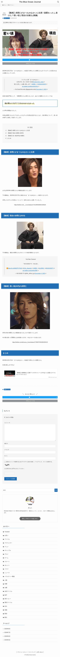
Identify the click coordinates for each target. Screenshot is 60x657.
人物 (6, 580)
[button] (30, 60)
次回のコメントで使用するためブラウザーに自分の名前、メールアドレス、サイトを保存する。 (29, 461)
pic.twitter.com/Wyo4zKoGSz (30, 86)
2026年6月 (7, 636)
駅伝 (6, 617)
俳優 (6, 583)
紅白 (6, 606)
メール (6, 449)
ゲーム (6, 557)
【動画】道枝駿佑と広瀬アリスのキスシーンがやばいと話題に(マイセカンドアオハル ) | (35, 373)
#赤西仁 (34, 84)
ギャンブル (8, 550)
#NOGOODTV (50, 268)
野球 (6, 613)
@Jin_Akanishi (27, 268)
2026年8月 (7, 628)
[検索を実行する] (56, 490)
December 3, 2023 (41, 89)
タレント (7, 565)
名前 (6, 443)
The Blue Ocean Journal (30, 2)
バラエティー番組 (10, 576)
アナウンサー (8, 543)
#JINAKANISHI (42, 84)
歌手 (6, 595)
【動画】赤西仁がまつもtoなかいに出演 (18, 130)
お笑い (6, 535)
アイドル (7, 539)
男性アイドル (6, 18)
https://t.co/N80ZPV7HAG (15, 268)
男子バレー (8, 598)
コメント (7, 422)
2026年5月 (7, 640)
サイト (6, 455)
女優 (6, 587)
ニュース (7, 572)
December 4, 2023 (40, 273)
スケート (7, 561)
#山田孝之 (42, 268)
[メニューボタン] (2, 2)
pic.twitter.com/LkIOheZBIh (30, 270)
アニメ (6, 546)
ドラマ (6, 569)
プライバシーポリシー (22, 652)
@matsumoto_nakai (38, 82)
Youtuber (7, 531)
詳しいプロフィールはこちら (30, 518)
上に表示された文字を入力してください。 (14, 468)
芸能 (6, 610)
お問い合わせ (40, 652)
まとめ (9, 138)
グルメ (6, 554)
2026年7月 (7, 632)
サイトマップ (32, 652)
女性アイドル (8, 591)
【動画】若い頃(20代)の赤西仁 (16, 135)
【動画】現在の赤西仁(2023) (15, 133)
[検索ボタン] (58, 2)
